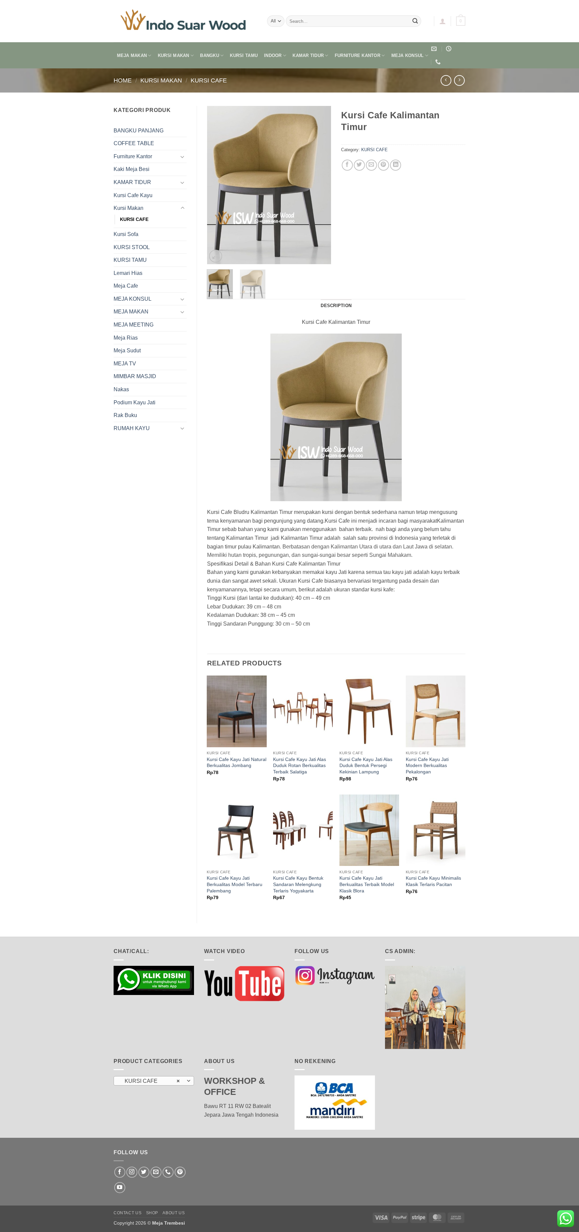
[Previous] (218, 185)
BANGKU (209, 55)
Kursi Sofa (126, 234)
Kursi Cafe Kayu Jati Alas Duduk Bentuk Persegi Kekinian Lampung (365, 765)
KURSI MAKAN (173, 55)
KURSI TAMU (244, 55)
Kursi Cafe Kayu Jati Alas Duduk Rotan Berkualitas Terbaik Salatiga (299, 765)
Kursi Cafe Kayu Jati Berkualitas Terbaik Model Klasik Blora (366, 884)
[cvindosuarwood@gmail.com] (434, 48)
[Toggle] (183, 157)
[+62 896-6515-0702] (438, 61)
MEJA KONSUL (407, 55)
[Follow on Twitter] (143, 1172)
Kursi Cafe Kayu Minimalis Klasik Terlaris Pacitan (433, 881)
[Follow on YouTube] (119, 1187)
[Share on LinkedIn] (395, 165)
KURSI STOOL (132, 247)
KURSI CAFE (209, 80)
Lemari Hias (128, 273)
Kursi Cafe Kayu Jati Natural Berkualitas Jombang (236, 762)
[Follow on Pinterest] (180, 1172)
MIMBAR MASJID (135, 376)
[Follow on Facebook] (119, 1172)
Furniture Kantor (133, 156)
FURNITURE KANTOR (357, 55)
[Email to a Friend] (371, 165)
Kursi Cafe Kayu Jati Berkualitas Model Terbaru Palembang (234, 884)
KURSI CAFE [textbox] (150, 1081)
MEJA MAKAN (132, 55)
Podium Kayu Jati (134, 402)
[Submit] (415, 21)
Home (123, 80)
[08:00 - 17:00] (449, 48)
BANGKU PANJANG (139, 130)
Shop (152, 1213)
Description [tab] (336, 305)
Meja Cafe (126, 286)
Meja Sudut (127, 350)
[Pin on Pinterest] (383, 165)
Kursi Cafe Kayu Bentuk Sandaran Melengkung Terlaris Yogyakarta (298, 884)
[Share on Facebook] (347, 165)
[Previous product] (459, 80)
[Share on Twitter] (359, 165)
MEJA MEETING (133, 325)
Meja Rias (126, 338)
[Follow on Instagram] (131, 1172)
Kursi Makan (161, 80)
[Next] (320, 185)
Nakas (121, 389)
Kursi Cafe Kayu (133, 195)
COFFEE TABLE (134, 143)
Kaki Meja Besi (131, 169)
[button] (442, 21)
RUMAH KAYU (132, 428)
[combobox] (154, 1081)
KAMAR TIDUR (308, 55)
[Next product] (446, 80)
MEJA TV (125, 363)
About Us (174, 1213)
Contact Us (127, 1213)
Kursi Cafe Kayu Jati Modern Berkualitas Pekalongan (427, 765)
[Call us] (168, 1172)
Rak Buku (125, 415)
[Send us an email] (156, 1172)
